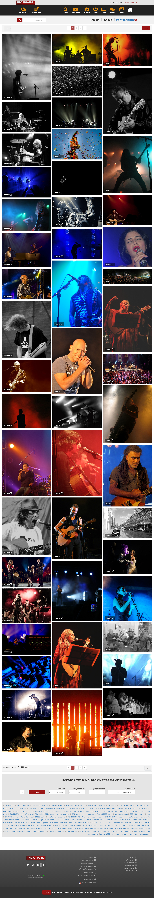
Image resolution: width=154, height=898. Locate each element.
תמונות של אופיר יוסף (110, 811)
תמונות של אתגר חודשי (122, 828)
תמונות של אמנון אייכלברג (40, 805)
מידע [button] (104, 13)
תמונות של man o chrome (96, 805)
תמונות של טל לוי (21, 808)
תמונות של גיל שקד (132, 817)
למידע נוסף (57, 892)
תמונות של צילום (126, 831)
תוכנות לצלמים (129, 868)
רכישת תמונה (36, 13)
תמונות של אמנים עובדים (75, 828)
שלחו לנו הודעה (34, 875)
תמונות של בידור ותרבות (39, 831)
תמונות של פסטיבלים (23, 831)
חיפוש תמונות (89, 873)
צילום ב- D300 (124, 811)
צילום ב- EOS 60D (57, 811)
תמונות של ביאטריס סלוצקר (56, 817)
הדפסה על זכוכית (87, 866)
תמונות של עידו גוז (72, 808)
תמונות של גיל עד (77, 820)
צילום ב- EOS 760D (63, 820)
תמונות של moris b (138, 811)
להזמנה (109, 64)
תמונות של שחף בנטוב (12, 820)
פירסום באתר (89, 879)
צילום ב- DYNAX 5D (11, 817)
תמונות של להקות (49, 828)
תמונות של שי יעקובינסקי (50, 823)
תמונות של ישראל (104, 825)
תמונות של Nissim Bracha (95, 820)
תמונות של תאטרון (127, 834)
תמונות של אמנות (74, 825)
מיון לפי (146, 28)
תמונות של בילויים (113, 831)
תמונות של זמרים (36, 828)
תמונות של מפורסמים (99, 831)
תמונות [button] (122, 13)
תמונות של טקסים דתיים (142, 834)
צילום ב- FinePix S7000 (141, 823)
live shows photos (88, 883)
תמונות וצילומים (124, 20)
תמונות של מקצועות (61, 825)
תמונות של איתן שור (57, 805)
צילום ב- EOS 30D (87, 808)
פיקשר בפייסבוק (88, 860)
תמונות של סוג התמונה (105, 828)
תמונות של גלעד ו (112, 820)
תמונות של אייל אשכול (142, 805)
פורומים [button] (112, 13)
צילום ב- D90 (76, 814)
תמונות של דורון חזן (23, 805)
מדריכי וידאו (89, 857)
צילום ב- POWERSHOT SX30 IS (78, 817)
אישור (45, 892)
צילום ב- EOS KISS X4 (137, 814)
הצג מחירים (37, 792)
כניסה (130, 3)
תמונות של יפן (61, 828)
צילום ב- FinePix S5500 (29, 820)
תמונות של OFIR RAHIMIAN (114, 817)
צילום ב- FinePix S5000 (104, 814)
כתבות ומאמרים (129, 865)
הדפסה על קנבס (87, 864)
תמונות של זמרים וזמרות (21, 828)
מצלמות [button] (87, 13)
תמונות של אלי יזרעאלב (82, 823)
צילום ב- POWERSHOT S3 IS (44, 814)
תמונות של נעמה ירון (63, 814)
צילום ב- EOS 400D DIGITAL (75, 805)
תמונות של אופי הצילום (138, 828)
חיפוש (66, 13)
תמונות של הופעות (139, 831)
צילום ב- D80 (112, 805)
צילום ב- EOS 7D (143, 808)
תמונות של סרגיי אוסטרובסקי (122, 823)
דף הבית (131, 857)
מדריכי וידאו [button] (76, 13)
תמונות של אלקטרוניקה (119, 825)
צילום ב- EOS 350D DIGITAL (101, 823)
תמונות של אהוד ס (130, 808)
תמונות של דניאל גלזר (103, 808)
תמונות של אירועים (47, 825)
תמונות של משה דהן (121, 814)
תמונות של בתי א (97, 817)
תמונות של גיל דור (88, 814)
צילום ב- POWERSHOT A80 (55, 808)
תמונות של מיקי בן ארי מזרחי (75, 811)
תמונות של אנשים (134, 825)
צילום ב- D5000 (40, 817)
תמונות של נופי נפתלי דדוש (141, 820)
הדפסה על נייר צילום (86, 869)
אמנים (96, 13)
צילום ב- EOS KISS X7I (93, 811)
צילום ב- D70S (9, 805)
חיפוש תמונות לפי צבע (86, 875)
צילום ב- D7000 (35, 823)
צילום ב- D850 (117, 808)
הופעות (95, 19)
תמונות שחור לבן (10, 831)
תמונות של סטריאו (90, 828)
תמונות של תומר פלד (21, 823)
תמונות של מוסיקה (33, 825)
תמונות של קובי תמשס (22, 811)
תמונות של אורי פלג (27, 817)
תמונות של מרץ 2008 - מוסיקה (110, 834)
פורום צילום (130, 860)
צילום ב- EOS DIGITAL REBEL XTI (21, 814)
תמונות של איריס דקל (47, 820)
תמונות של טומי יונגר (126, 805)
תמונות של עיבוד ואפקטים (56, 831)
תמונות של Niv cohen (36, 808)
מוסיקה (108, 19)
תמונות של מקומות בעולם (89, 825)
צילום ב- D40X (125, 820)
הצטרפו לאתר (23, 13)
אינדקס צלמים (129, 863)
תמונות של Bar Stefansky (40, 811)
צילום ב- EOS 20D (66, 823)
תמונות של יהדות (20, 825)
